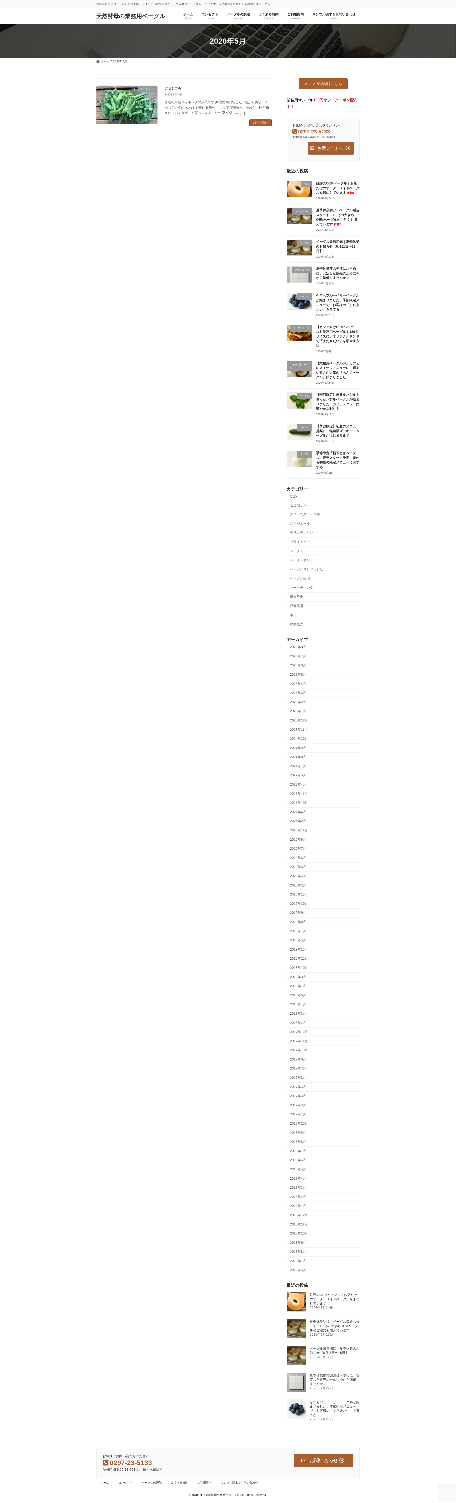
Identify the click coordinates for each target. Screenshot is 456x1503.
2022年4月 (298, 784)
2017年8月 (298, 1059)
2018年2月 (298, 1022)
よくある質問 (179, 1482)
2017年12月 (299, 1032)
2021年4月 (298, 812)
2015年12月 (299, 1215)
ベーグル (296, 551)
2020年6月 (298, 858)
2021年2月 (298, 821)
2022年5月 (298, 775)
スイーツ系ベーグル (305, 514)
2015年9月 (298, 1242)
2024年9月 (298, 748)
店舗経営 (296, 606)
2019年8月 (298, 922)
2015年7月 (298, 1261)
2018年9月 (298, 977)
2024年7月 (298, 766)
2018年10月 (299, 968)
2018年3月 (298, 1013)
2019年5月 (298, 940)
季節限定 (296, 597)
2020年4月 (298, 876)
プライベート (300, 542)
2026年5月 (298, 674)
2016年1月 (298, 1206)
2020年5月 (298, 867)
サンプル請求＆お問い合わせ (239, 1482)
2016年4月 (298, 1178)
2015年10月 (299, 1233)
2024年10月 (299, 738)
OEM (294, 496)
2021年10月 (299, 803)
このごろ (173, 88)
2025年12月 (299, 720)
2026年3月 (298, 693)
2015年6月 (298, 1270)
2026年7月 (298, 656)
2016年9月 (298, 1133)
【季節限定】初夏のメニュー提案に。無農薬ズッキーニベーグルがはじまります (337, 430)
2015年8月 (298, 1251)
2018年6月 (298, 995)
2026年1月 (298, 711)
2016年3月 (298, 1187)
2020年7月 (298, 848)
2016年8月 (298, 1142)
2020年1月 (298, 894)
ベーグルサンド (301, 560)
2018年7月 (298, 986)
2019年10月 (299, 903)
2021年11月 (299, 794)
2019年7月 (298, 931)
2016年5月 (298, 1169)
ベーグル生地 (300, 578)
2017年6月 (298, 1077)
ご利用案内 (204, 1482)
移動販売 (296, 624)
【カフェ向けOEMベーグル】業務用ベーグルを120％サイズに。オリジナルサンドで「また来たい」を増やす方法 (337, 336)
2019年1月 (298, 949)
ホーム (104, 1482)
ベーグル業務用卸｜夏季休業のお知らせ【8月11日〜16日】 (337, 246)
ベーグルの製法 (152, 1482)
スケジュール (300, 523)
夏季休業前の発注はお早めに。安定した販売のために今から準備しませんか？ (337, 273)
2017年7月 (298, 1068)
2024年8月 (298, 757)
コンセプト (125, 1482)
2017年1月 (298, 1114)
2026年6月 (298, 665)
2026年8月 (298, 647)
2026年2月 (298, 702)
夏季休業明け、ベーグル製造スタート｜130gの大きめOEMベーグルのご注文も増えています (335, 1326)
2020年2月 (298, 885)
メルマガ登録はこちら (323, 84)
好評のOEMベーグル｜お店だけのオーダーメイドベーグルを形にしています (337, 187)
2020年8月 (298, 839)
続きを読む (260, 122)
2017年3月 (298, 1096)
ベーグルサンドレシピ (306, 569)
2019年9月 (298, 912)
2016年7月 (298, 1151)
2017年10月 (299, 1050)
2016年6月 (298, 1160)
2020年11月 (299, 830)
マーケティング (301, 587)
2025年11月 (299, 729)
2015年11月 (299, 1224)
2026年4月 (298, 684)
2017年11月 (299, 1041)
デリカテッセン (301, 532)
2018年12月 (299, 958)
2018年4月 (298, 1004)
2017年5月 (298, 1087)
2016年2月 (298, 1197)
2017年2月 (298, 1105)
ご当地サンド (300, 505)
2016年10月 (299, 1123)
